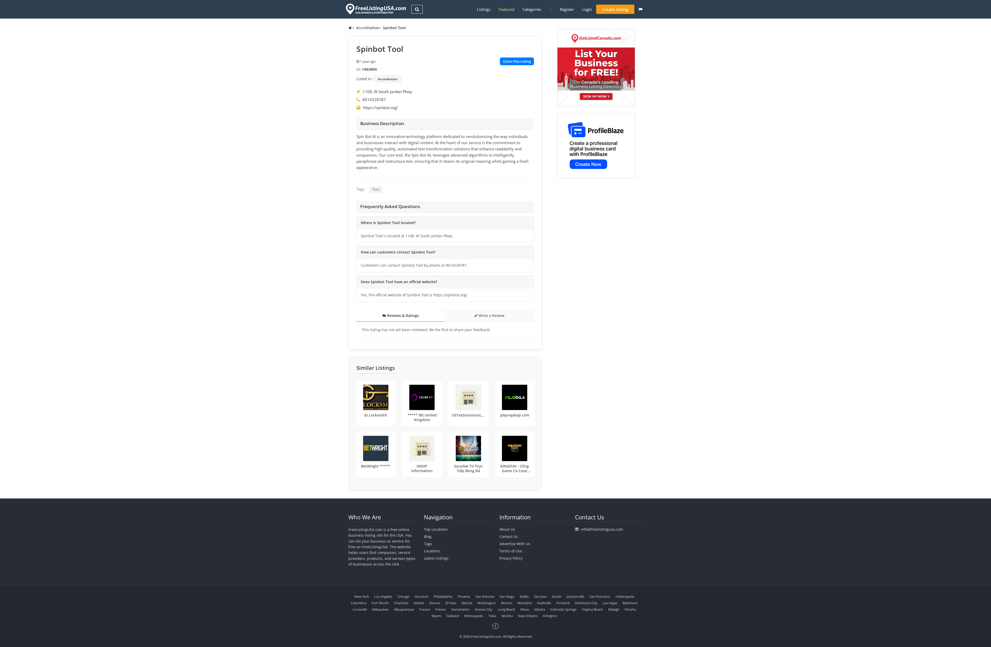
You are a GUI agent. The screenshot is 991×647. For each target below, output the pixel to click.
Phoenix (464, 596)
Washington (486, 603)
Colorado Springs (563, 609)
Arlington (550, 615)
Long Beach (506, 609)
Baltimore (630, 603)
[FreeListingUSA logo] (375, 9)
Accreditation (367, 27)
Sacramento (460, 609)
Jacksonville (575, 596)
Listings (483, 9)
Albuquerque (404, 609)
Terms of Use (510, 550)
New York (361, 596)
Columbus (358, 603)
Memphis (524, 603)
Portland (563, 603)
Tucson (424, 609)
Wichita (507, 615)
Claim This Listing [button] (517, 61)
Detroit (466, 603)
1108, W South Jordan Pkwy (387, 91)
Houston (421, 596)
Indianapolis (625, 596)
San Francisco (599, 596)
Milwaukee (380, 609)
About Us (507, 529)
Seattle (418, 603)
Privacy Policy (510, 558)
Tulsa (492, 615)
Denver (434, 603)
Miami (436, 615)
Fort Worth (380, 603)
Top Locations (436, 529)
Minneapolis (473, 615)
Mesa (525, 609)
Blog (427, 536)
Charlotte (401, 603)
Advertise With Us (514, 543)
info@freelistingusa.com (602, 529)
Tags (428, 543)
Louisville (360, 609)
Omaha (630, 609)
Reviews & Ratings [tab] (402, 315)
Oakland (452, 615)
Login (587, 9)
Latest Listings (436, 558)
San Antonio (484, 596)
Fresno (440, 609)
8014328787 (374, 99)
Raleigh (613, 609)
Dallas (524, 596)
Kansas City (483, 609)
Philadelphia (443, 596)
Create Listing (615, 9)
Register (567, 9)
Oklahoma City (586, 603)
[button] (640, 9)
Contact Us (508, 536)
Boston (506, 603)
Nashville (544, 603)
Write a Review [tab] (490, 315)
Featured (506, 9)
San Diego (507, 596)
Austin (557, 596)
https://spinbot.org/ (380, 107)
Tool (376, 189)
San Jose (540, 596)
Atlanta (539, 609)
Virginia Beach (592, 609)
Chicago (403, 596)
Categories (532, 9)
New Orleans (528, 615)
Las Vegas (610, 603)
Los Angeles (383, 596)
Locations (432, 550)
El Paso (450, 603)
